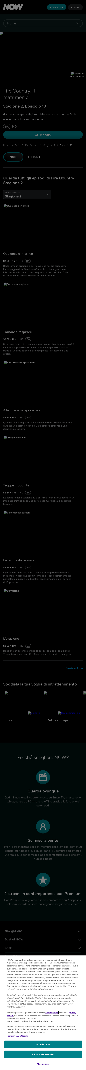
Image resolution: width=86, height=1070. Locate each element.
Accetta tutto (43, 1044)
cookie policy (51, 1012)
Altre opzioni (43, 1063)
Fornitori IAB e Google (17, 1035)
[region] (43, 1012)
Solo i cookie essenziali (43, 1054)
